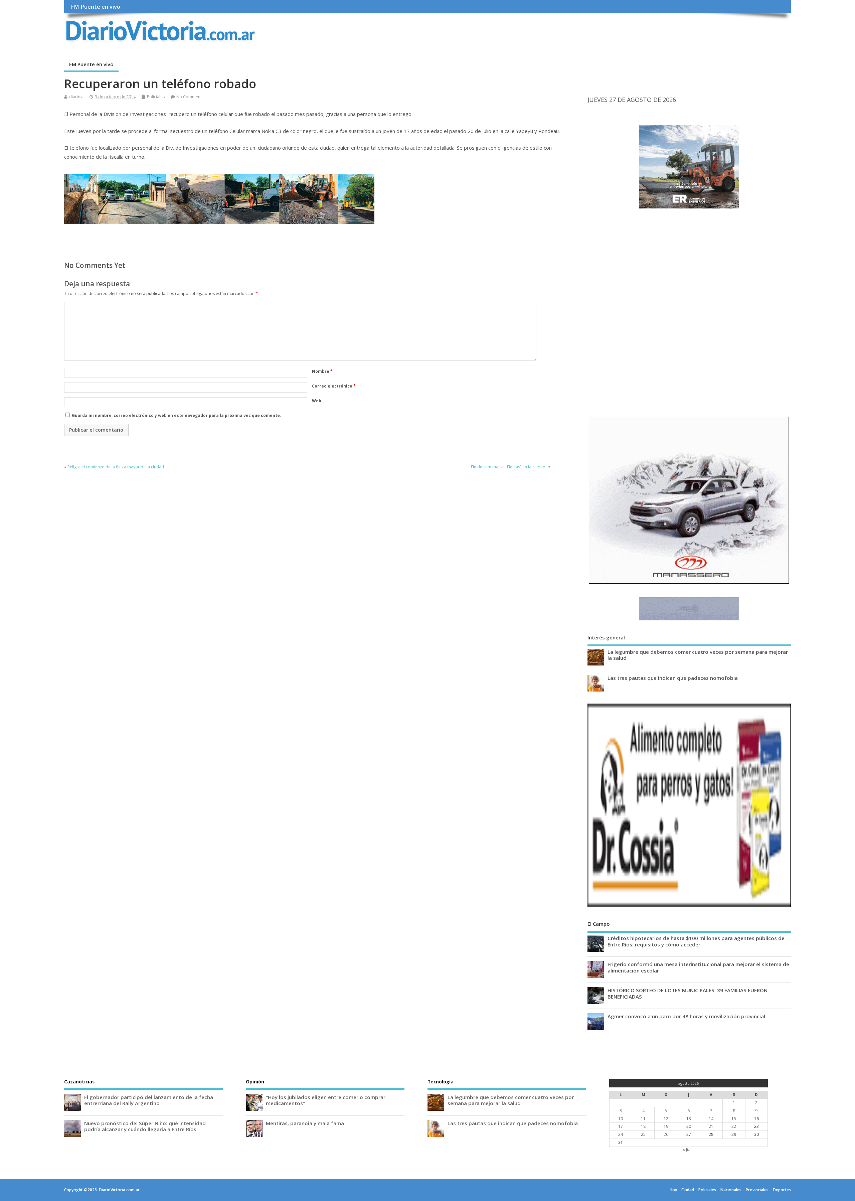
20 (688, 1126)
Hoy (673, 1190)
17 (620, 1126)
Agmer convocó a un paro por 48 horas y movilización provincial (686, 1016)
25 (643, 1134)
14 (711, 1118)
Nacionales (730, 1190)
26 (666, 1134)
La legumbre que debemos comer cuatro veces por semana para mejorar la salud (698, 654)
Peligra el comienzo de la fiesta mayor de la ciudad (115, 467)
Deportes (782, 1190)
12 (666, 1118)
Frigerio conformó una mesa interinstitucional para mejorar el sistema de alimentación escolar (698, 967)
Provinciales (757, 1190)
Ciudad (687, 1190)
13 (688, 1118)
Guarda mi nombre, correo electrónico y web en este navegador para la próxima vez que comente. (176, 415)
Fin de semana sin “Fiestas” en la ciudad (509, 467)
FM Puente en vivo (95, 6)
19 (666, 1126)
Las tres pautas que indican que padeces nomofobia (673, 677)
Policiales (156, 97)
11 (643, 1118)
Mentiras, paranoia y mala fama (305, 1123)
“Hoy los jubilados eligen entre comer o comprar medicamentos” (325, 1100)
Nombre (322, 371)
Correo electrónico (334, 386)
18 (643, 1126)
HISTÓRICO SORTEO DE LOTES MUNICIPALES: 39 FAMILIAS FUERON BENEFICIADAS (687, 993)
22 (733, 1126)
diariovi (76, 97)
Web (316, 401)
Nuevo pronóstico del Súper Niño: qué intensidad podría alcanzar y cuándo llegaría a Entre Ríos (145, 1126)
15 (733, 1118)
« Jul (686, 1149)
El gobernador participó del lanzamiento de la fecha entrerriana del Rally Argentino (148, 1100)
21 (711, 1126)
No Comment (189, 97)
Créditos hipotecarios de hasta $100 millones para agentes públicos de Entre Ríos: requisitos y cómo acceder (696, 941)
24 (620, 1134)
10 (620, 1118)
